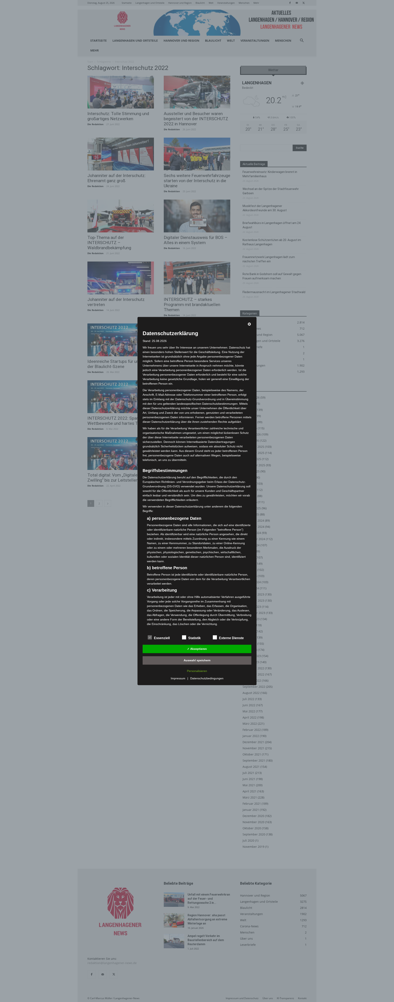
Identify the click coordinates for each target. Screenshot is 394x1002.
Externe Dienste (231, 638)
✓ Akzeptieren (197, 648)
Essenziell (162, 638)
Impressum (178, 678)
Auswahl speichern (197, 660)
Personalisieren (197, 671)
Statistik (194, 638)
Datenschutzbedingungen (206, 678)
